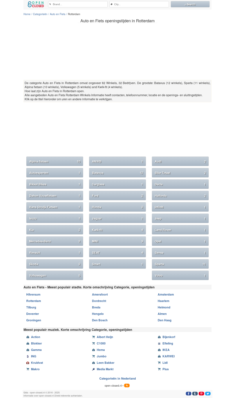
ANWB (117, 161)
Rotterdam (33, 301)
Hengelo (98, 314)
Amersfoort (100, 294)
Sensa (180, 252)
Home (27, 14)
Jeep (180, 218)
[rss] (127, 385)
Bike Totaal (180, 173)
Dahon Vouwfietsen (54, 195)
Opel (180, 241)
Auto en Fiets (57, 14)
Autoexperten (54, 173)
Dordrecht (99, 301)
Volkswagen (54, 275)
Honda (117, 207)
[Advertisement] (118, 51)
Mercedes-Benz (54, 241)
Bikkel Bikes (54, 184)
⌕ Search (190, 4)
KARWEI (168, 356)
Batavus (117, 173)
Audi (180, 161)
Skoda (54, 264)
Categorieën (40, 14)
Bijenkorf (168, 337)
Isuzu (54, 218)
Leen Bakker (105, 362)
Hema (101, 350)
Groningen (33, 320)
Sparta (180, 264)
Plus (165, 369)
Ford (117, 195)
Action (35, 337)
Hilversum (33, 294)
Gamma (36, 350)
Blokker (36, 343)
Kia (54, 230)
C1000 (101, 343)
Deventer (32, 314)
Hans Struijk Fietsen (54, 207)
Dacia (180, 184)
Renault (54, 252)
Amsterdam (166, 294)
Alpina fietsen (54, 161)
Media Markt (105, 369)
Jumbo (101, 356)
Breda (96, 307)
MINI (117, 241)
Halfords (180, 195)
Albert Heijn (105, 337)
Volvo (180, 275)
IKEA (166, 350)
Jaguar (117, 218)
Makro (35, 369)
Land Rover (180, 230)
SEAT (117, 252)
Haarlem (163, 301)
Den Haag (164, 320)
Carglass (117, 184)
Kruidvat (37, 362)
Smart (117, 264)
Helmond (164, 307)
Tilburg (31, 307)
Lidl (165, 362)
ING (33, 356)
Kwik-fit (117, 230)
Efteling (167, 343)
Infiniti (180, 207)
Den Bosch (100, 320)
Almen (162, 314)
